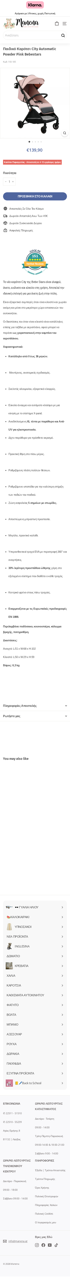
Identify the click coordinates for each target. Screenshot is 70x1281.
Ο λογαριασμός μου (45, 1222)
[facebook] (37, 1244)
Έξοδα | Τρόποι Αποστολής (50, 1170)
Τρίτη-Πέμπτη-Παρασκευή (49, 1136)
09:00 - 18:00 (10, 1189)
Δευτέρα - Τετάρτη (44, 1118)
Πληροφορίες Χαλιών (46, 1205)
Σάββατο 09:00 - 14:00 (15, 1198)
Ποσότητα (9, 173)
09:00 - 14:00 (42, 1127)
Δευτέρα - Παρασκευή (14, 1181)
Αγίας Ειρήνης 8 (11, 1130)
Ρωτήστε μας (11, 716)
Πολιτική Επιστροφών (46, 1196)
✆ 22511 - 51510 (12, 1113)
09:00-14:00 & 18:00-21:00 (49, 1144)
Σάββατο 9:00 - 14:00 (46, 1153)
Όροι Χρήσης (42, 1187)
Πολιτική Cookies (44, 1213)
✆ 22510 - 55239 (12, 1122)
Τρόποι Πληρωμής (45, 1179)
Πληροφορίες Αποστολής (20, 706)
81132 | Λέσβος (12, 1139)
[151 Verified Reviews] (35, 276)
